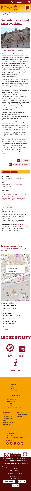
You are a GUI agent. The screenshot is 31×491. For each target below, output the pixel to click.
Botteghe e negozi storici (15, 407)
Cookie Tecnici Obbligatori (16, 473)
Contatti (10, 435)
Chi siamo (11, 433)
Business (13, 384)
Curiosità (11, 409)
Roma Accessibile (23, 414)
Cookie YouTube (16, 478)
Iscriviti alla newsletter (15, 437)
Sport (12, 386)
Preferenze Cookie (15, 455)
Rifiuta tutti (16, 485)
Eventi (4, 414)
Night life (13, 394)
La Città (10, 403)
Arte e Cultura (15, 390)
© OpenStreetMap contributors (23, 300)
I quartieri (11, 405)
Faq (9, 431)
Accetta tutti (21, 481)
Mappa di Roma (22, 416)
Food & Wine (6, 424)
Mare (4, 426)
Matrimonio (14, 392)
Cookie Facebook (16, 476)
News (4, 420)
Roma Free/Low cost (8, 422)
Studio (12, 388)
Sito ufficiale (18, 224)
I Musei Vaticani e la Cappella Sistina (13, 184)
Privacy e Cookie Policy (15, 470)
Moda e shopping (15, 395)
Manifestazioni (10, 13)
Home (3, 13)
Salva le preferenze (9, 481)
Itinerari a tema (7, 416)
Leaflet (15, 300)
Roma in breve (12, 401)
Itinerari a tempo (7, 418)
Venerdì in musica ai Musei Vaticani (15, 267)
